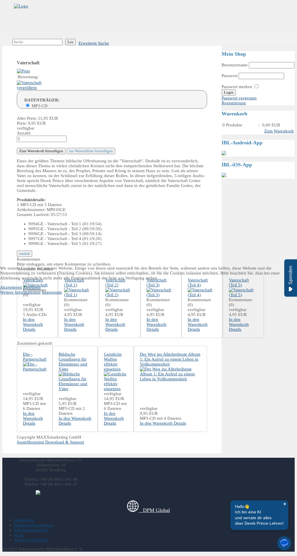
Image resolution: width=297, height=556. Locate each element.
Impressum (52, 292)
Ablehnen (32, 287)
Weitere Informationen (20, 292)
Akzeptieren (11, 287)
